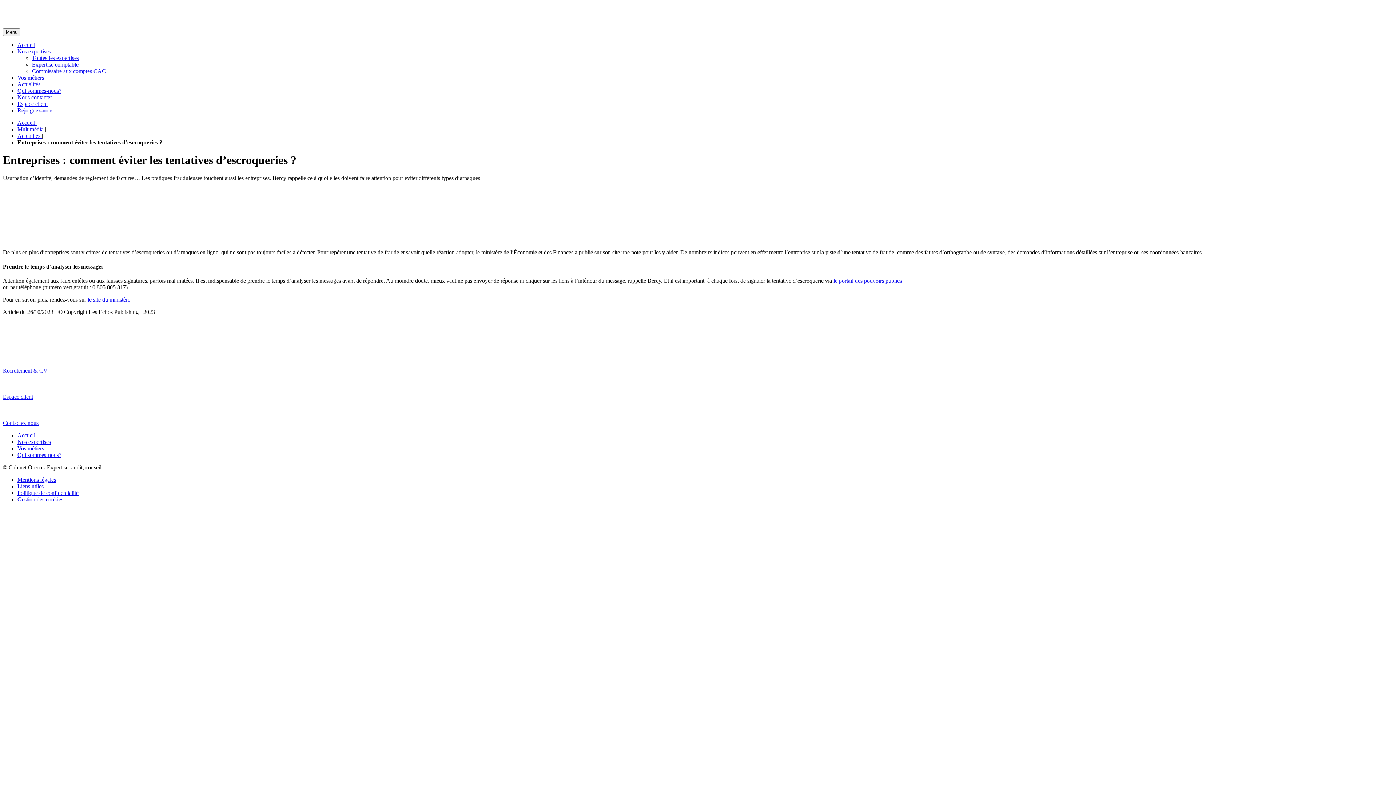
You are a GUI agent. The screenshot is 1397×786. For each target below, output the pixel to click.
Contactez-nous (21, 423)
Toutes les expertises (55, 58)
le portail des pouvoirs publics (867, 281)
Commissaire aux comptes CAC (69, 71)
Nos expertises (34, 51)
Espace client (32, 104)
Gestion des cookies (40, 499)
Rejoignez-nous (35, 110)
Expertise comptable (55, 64)
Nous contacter (34, 97)
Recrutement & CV (25, 371)
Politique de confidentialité (48, 493)
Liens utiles (30, 486)
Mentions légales (36, 480)
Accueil (26, 45)
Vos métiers (30, 78)
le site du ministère (109, 300)
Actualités (28, 84)
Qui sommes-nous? (39, 91)
